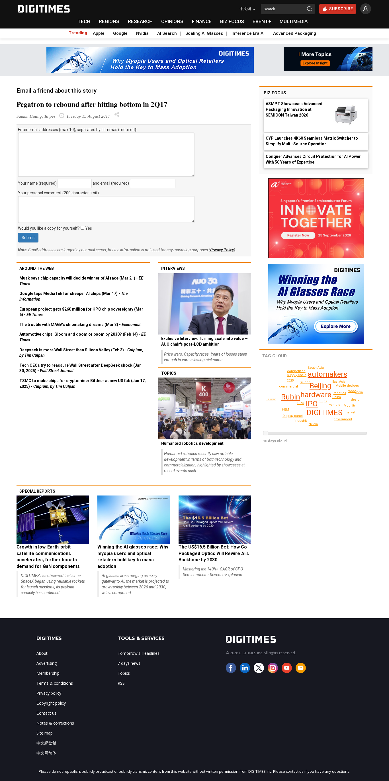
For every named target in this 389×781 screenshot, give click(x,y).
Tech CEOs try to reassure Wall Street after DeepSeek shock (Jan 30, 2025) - (80, 368)
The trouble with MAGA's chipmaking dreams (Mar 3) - (80, 324)
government (342, 419)
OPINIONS (172, 21)
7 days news (129, 663)
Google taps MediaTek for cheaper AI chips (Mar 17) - (73, 296)
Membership (48, 673)
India (359, 392)
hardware (315, 394)
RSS (121, 683)
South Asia (316, 368)
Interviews (173, 268)
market (350, 412)
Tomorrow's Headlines (138, 653)
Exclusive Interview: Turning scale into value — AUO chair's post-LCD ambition (204, 341)
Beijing (320, 386)
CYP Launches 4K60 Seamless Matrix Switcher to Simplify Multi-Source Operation (312, 141)
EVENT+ (262, 21)
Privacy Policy (222, 250)
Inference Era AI (248, 33)
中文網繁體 (46, 743)
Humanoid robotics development (192, 443)
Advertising (46, 663)
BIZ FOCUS (232, 21)
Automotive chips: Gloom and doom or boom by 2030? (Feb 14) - (82, 337)
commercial (288, 386)
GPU (300, 403)
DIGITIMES (324, 412)
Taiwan (271, 399)
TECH (83, 21)
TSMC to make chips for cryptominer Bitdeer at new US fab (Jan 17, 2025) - (82, 383)
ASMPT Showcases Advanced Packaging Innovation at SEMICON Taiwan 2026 (294, 109)
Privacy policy (48, 693)
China (336, 397)
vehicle (334, 405)
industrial (301, 421)
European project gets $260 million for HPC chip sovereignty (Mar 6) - (81, 312)
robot (352, 391)
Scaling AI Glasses (204, 33)
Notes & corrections (55, 723)
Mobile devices (347, 386)
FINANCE (202, 21)
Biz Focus (275, 92)
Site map (44, 733)
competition (296, 371)
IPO (312, 403)
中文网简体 (46, 753)
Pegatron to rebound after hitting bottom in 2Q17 (92, 104)
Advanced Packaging (294, 33)
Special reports (37, 491)
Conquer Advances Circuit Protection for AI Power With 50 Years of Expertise (313, 159)
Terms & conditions (54, 683)
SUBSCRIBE (341, 9)
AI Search (167, 33)
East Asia (338, 382)
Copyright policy (51, 703)
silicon (305, 382)
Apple (99, 33)
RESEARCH (140, 21)
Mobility (349, 405)
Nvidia (142, 33)
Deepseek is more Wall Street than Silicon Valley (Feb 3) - (81, 353)
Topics (168, 373)
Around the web (36, 268)
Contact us (46, 713)
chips (323, 401)
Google (120, 33)
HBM (285, 409)
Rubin (290, 397)
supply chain (296, 375)
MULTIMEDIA (294, 21)
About (42, 653)
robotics (339, 393)
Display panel (292, 416)
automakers (327, 374)
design (356, 399)
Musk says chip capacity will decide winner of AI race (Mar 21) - (81, 281)
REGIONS (109, 21)
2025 (290, 380)
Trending (78, 32)
